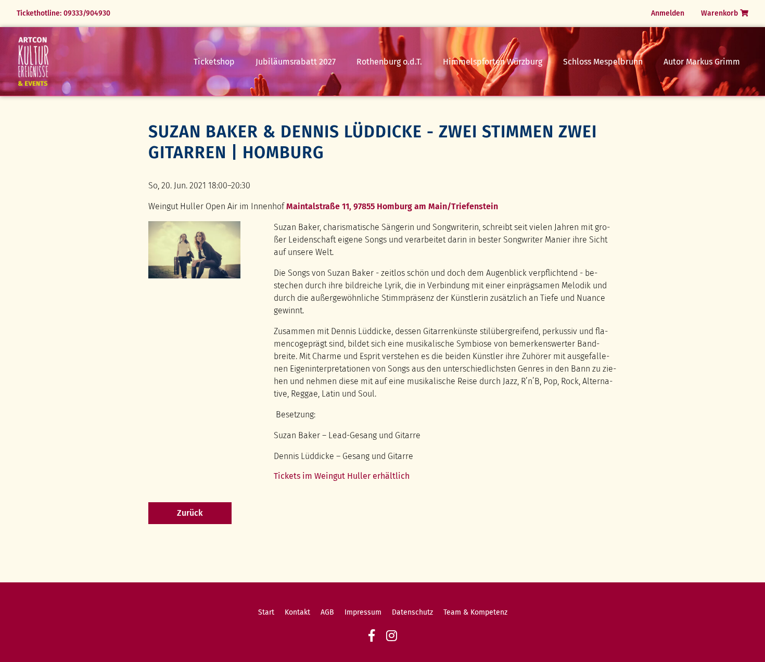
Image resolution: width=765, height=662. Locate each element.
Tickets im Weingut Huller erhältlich (342, 476)
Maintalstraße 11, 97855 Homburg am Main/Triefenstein (392, 206)
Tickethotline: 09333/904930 (63, 13)
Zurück (190, 513)
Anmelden (667, 13)
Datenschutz (412, 612)
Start (266, 612)
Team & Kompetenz (475, 612)
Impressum (363, 612)
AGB (327, 612)
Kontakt (297, 612)
